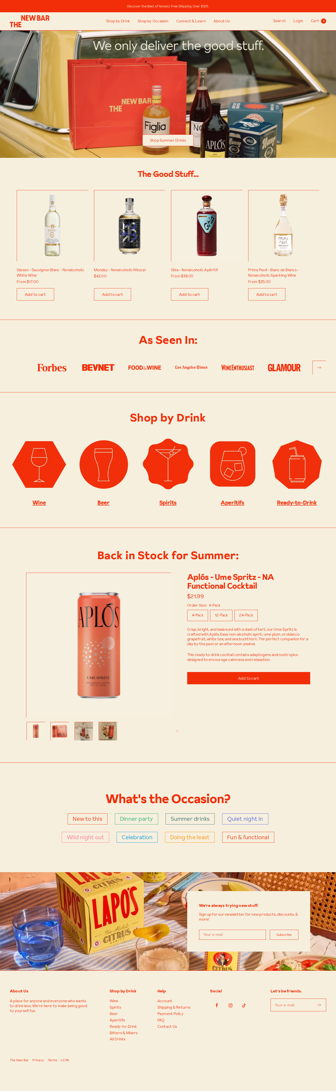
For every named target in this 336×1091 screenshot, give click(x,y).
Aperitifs (117, 1020)
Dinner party (136, 819)
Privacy (38, 1060)
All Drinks (117, 1039)
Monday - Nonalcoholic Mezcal (120, 269)
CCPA (65, 1060)
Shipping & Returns (173, 1007)
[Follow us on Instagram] (230, 1005)
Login (298, 20)
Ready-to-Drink (123, 1026)
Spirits (115, 1007)
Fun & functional (248, 837)
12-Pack (221, 615)
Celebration (137, 837)
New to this (87, 819)
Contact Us (167, 1026)
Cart (317, 20)
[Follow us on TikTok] (244, 1005)
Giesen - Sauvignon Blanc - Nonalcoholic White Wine (50, 272)
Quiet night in (245, 819)
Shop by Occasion (153, 21)
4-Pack (197, 615)
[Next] (177, 731)
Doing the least (190, 837)
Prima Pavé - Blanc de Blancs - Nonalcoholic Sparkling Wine (273, 272)
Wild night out (85, 837)
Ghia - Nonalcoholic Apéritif (194, 269)
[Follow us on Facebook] (217, 1005)
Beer (114, 1013)
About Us (222, 21)
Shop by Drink (118, 21)
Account (164, 1001)
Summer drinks (190, 819)
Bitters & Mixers (124, 1033)
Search (279, 20)
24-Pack (246, 615)
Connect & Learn (191, 21)
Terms (52, 1060)
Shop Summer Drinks (168, 140)
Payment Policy (170, 1013)
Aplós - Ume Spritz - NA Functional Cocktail (230, 581)
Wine (114, 1001)
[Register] (319, 1005)
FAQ (161, 1020)
